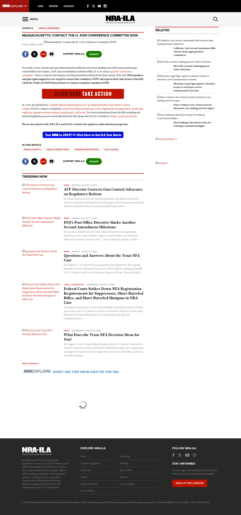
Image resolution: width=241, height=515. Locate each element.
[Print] (51, 56)
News (66, 185)
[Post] (34, 52)
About (83, 477)
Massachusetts (32, 149)
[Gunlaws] (161, 163)
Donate (123, 477)
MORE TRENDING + (31, 363)
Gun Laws (125, 456)
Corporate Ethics (89, 483)
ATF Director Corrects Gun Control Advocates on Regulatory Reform (103, 191)
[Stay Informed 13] (166, 138)
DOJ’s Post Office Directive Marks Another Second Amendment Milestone (100, 224)
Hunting (124, 463)
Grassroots (85, 470)
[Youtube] (99, 2)
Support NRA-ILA (73, 54)
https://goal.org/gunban (123, 116)
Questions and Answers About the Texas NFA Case (102, 257)
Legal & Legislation (49, 28)
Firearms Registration (87, 149)
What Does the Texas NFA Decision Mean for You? (101, 337)
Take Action (126, 470)
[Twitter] (93, 2)
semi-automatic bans (58, 149)
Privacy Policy (87, 490)
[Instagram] (105, 2)
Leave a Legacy (127, 483)
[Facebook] (88, 2)
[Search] (215, 19)
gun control (112, 149)
